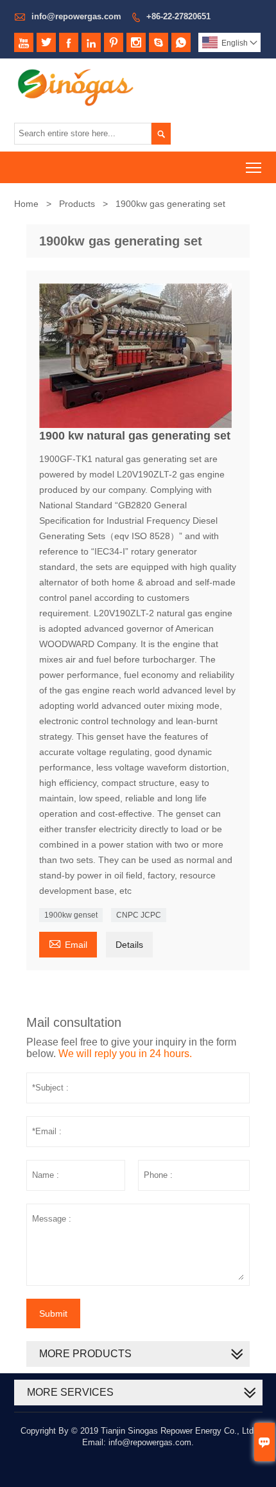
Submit (53, 1313)
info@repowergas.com (76, 16)
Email (68, 943)
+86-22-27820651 (178, 16)
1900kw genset (71, 915)
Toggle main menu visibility (254, 167)
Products (77, 204)
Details (129, 944)
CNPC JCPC (138, 915)
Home (26, 204)
